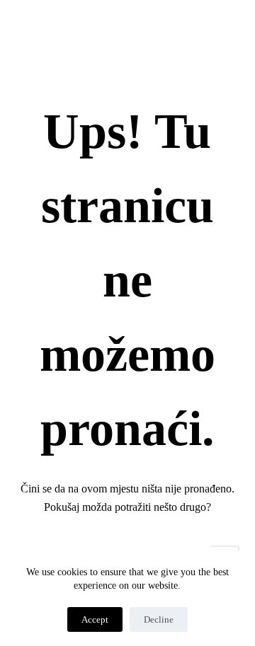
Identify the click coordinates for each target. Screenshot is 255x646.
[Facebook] (95, 29)
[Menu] (233, 29)
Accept (94, 619)
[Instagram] (137, 29)
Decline (159, 619)
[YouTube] (159, 29)
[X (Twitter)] (116, 29)
